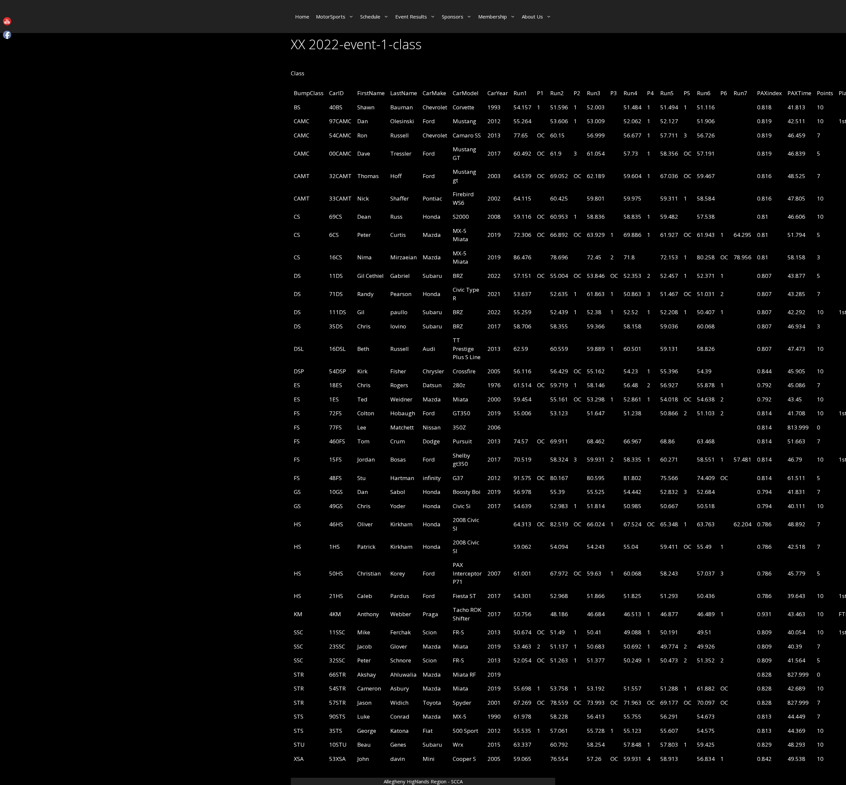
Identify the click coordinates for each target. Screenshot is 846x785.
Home (302, 16)
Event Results (411, 16)
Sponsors (452, 16)
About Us (532, 16)
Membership (492, 16)
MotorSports (330, 16)
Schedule (370, 16)
